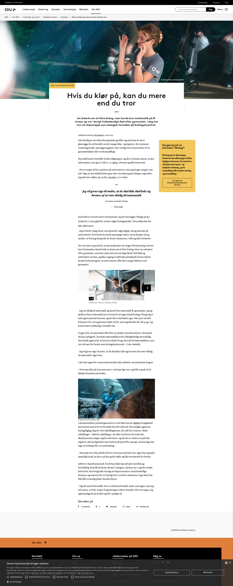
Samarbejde (70, 9)
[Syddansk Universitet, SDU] (10, 9)
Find (226, 2)
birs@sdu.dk (99, 135)
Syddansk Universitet (13, 2)
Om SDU (96, 9)
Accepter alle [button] (171, 572)
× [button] (230, 563)
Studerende (202, 2)
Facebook (86, 507)
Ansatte (216, 2)
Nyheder (56, 9)
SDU (6, 17)
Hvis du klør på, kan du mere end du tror (89, 17)
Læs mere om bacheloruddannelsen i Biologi (177, 183)
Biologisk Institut (50, 17)
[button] (8, 577)
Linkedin (113, 507)
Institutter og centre (31, 17)
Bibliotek (83, 9)
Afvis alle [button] (208, 572)
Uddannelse (29, 9)
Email (128, 507)
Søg (211, 9)
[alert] (116, 572)
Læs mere (89, 573)
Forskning (43, 9)
